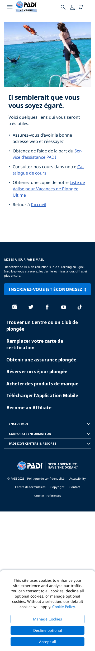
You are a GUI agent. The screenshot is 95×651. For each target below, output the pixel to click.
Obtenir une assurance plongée (41, 360)
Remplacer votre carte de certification (34, 344)
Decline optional (47, 630)
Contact (74, 487)
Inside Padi (18, 424)
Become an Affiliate (28, 408)
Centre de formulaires (30, 487)
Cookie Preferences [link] (47, 496)
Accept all (47, 641)
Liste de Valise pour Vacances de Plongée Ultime (49, 189)
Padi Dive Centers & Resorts (32, 443)
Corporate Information (30, 434)
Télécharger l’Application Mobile (42, 395)
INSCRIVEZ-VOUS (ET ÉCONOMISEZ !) (47, 289)
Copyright (57, 487)
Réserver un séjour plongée (36, 372)
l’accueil (38, 204)
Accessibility (77, 478)
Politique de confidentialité (45, 478)
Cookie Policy (63, 606)
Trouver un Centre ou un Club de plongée (42, 325)
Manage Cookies (47, 619)
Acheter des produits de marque (42, 384)
